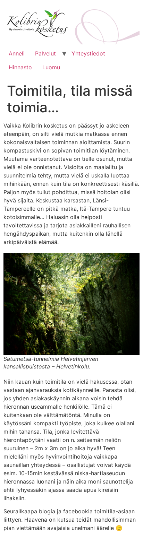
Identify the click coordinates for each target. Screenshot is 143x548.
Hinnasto (20, 67)
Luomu (51, 67)
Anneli (17, 53)
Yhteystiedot (88, 53)
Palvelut (45, 53)
